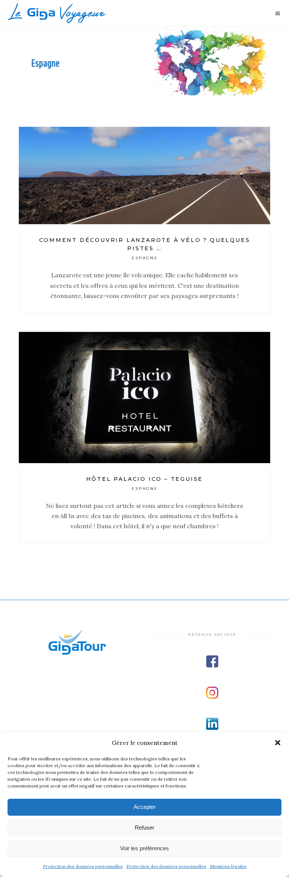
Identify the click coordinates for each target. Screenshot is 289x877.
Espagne (145, 257)
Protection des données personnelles (83, 866)
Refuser (144, 827)
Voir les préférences (144, 848)
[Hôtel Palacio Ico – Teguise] (144, 397)
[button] (277, 742)
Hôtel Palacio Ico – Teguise (144, 479)
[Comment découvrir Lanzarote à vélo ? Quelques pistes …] (144, 175)
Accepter (145, 807)
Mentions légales (228, 866)
